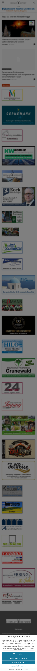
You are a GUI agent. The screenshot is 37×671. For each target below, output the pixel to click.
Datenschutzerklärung (14, 669)
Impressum (25, 669)
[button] (18, 658)
